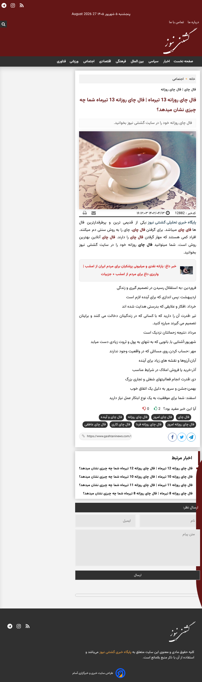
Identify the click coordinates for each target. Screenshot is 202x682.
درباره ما (194, 22)
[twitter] (182, 438)
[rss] (27, 627)
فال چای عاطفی (95, 424)
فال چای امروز (162, 417)
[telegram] (9, 627)
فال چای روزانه (137, 417)
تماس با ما (177, 22)
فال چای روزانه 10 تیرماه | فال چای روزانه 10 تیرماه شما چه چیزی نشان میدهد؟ (136, 477)
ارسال (137, 575)
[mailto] (92, 213)
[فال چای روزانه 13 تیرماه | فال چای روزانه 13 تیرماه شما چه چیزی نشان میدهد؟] (191, 438)
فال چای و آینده (111, 417)
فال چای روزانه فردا (148, 424)
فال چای (139, 230)
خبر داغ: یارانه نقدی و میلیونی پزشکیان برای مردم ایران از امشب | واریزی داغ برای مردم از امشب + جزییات (129, 270)
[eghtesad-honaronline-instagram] (18, 627)
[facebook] (172, 438)
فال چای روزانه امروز (180, 424)
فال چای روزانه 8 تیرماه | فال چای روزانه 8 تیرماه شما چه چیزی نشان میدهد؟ (138, 493)
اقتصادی (105, 61)
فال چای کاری (121, 424)
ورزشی (74, 61)
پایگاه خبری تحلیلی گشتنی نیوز (171, 223)
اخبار (166, 61)
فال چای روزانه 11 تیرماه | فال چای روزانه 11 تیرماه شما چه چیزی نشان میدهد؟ (136, 485)
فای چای (184, 230)
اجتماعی (89, 61)
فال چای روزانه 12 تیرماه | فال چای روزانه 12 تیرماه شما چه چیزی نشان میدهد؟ (136, 468)
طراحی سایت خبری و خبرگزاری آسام (92, 673)
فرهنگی (121, 61)
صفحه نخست (183, 61)
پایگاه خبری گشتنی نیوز (115, 652)
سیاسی (154, 61)
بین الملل (138, 61)
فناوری (61, 61)
